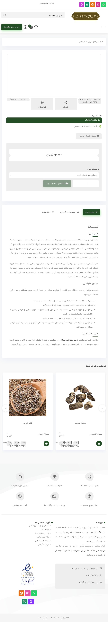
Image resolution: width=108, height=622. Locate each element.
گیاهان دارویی (92, 41)
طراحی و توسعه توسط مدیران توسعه (54, 618)
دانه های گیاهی (43, 537)
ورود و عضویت (10, 27)
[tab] (91, 212)
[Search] (4, 15)
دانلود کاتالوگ (91, 120)
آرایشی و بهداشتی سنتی (39, 525)
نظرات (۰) (46, 212)
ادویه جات (45, 529)
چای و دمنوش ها (42, 533)
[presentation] (102, 408)
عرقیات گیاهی (43, 544)
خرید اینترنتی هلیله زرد (68, 340)
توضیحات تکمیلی (68, 212)
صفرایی (60, 318)
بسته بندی (92, 169)
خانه (101, 41)
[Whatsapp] (103, 4)
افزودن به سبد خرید (55, 183)
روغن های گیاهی (42, 540)
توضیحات (90, 212)
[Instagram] (98, 4)
